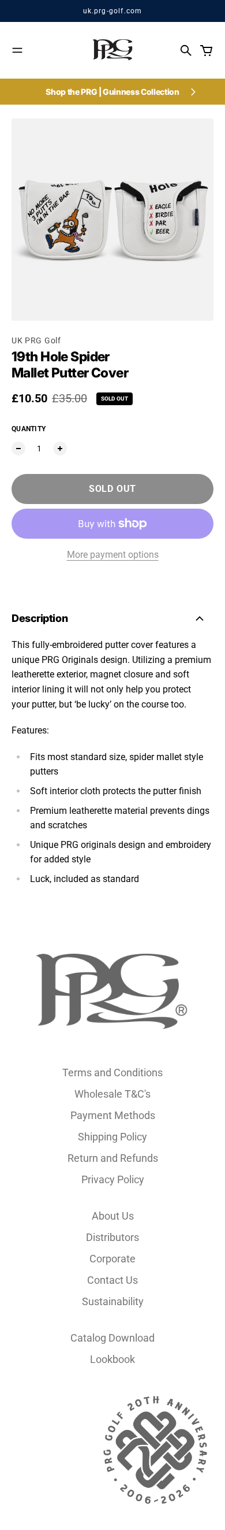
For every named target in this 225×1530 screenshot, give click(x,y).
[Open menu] (17, 50)
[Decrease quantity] (18, 448)
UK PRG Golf (36, 340)
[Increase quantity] (60, 448)
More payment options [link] (113, 554)
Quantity (29, 429)
